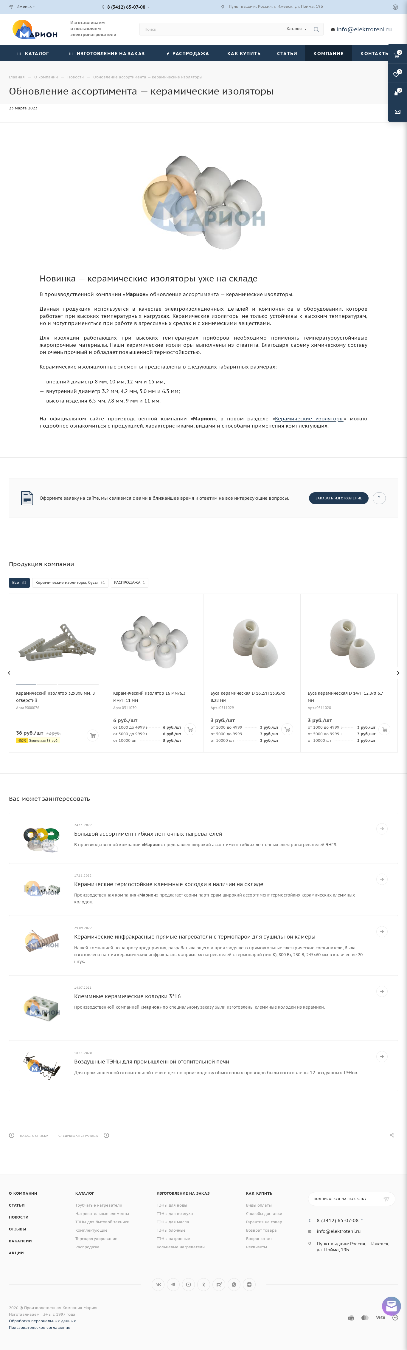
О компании (23, 1193)
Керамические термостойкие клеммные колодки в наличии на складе (168, 884)
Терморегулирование (96, 1238)
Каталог (84, 1193)
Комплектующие (91, 1230)
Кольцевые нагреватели (181, 1247)
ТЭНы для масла (173, 1221)
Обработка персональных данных (42, 1320)
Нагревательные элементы (102, 1213)
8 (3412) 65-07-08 (126, 7)
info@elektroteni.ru (364, 29)
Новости (19, 1217)
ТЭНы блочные (171, 1230)
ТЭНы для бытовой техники (102, 1221)
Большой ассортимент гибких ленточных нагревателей (148, 833)
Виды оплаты (259, 1205)
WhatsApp (234, 1284)
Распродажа (87, 1247)
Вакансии (20, 1241)
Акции (16, 1252)
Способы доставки (264, 1213)
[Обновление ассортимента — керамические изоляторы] (203, 203)
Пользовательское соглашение (39, 1327)
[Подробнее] (382, 829)
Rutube (218, 1284)
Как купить (259, 1193)
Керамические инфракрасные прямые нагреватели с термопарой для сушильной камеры (195, 936)
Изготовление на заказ (183, 1193)
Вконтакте (158, 1284)
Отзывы (17, 1229)
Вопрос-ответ (259, 1238)
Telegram (173, 1284)
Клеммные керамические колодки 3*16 (127, 996)
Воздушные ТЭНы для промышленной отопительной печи (151, 1061)
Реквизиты (256, 1247)
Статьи (17, 1205)
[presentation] (9, 673)
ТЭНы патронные (173, 1238)
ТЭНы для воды (172, 1205)
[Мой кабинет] (395, 8)
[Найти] (316, 29)
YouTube (188, 1284)
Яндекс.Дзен (249, 1284)
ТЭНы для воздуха (175, 1213)
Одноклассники (203, 1284)
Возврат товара (261, 1230)
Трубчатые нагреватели (98, 1205)
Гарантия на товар (264, 1221)
